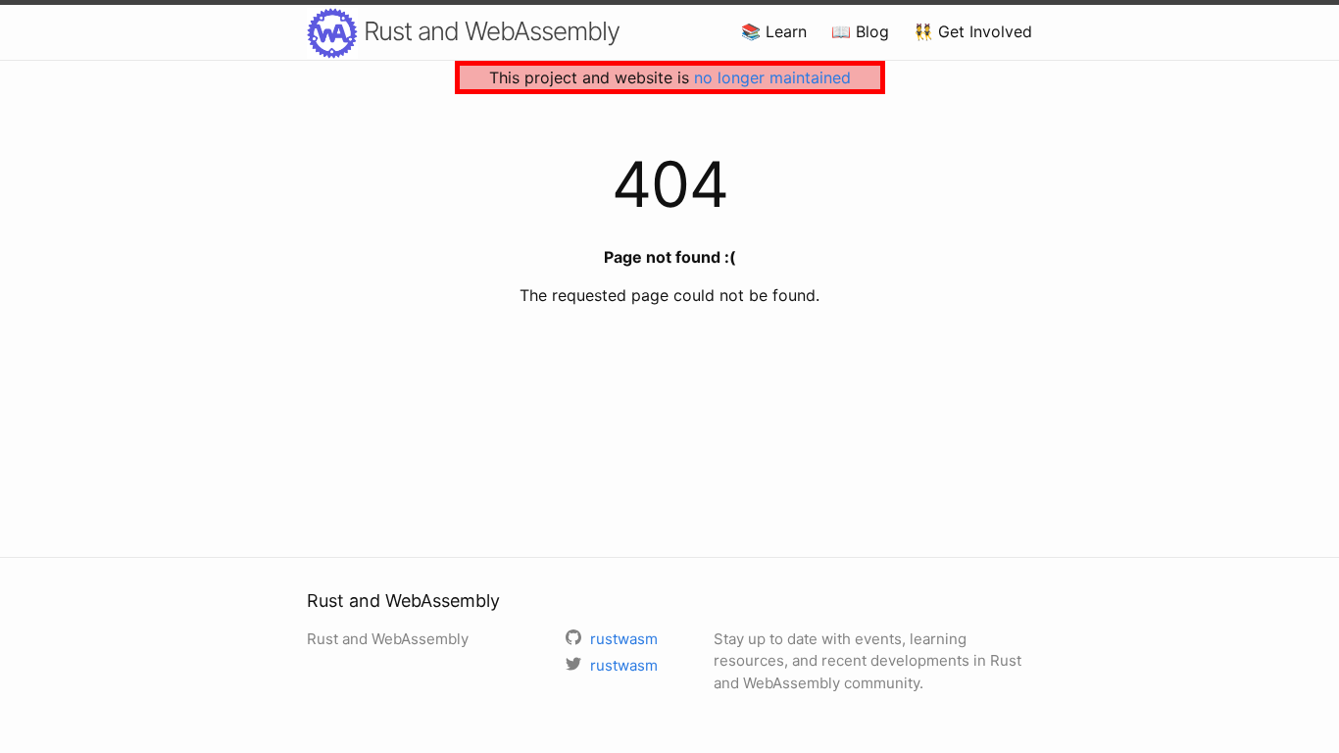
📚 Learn (774, 31)
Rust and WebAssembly (489, 31)
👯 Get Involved (973, 31)
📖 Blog (860, 31)
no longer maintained (772, 77)
